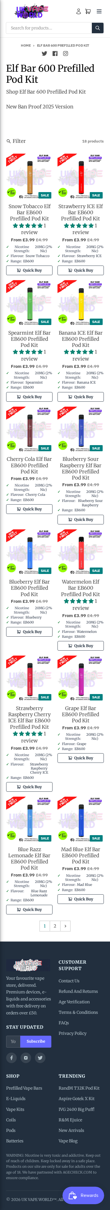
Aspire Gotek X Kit (76, 1098)
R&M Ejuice (70, 1120)
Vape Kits (15, 1109)
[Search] (98, 28)
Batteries (14, 1141)
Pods (11, 1130)
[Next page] (65, 926)
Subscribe (36, 1041)
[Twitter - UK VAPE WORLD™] (44, 53)
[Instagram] (26, 1058)
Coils (11, 1120)
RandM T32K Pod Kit (79, 1088)
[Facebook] (11, 1058)
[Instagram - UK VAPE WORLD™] (66, 53)
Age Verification (74, 1001)
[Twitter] (40, 1058)
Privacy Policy (73, 1033)
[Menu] (99, 11)
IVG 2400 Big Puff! (76, 1109)
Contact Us (69, 981)
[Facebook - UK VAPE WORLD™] (55, 53)
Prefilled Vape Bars (24, 1088)
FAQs (64, 1022)
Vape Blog (68, 1141)
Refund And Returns (78, 991)
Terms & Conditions (78, 1012)
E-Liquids (16, 1098)
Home (26, 45)
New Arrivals (71, 1130)
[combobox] (55, 28)
